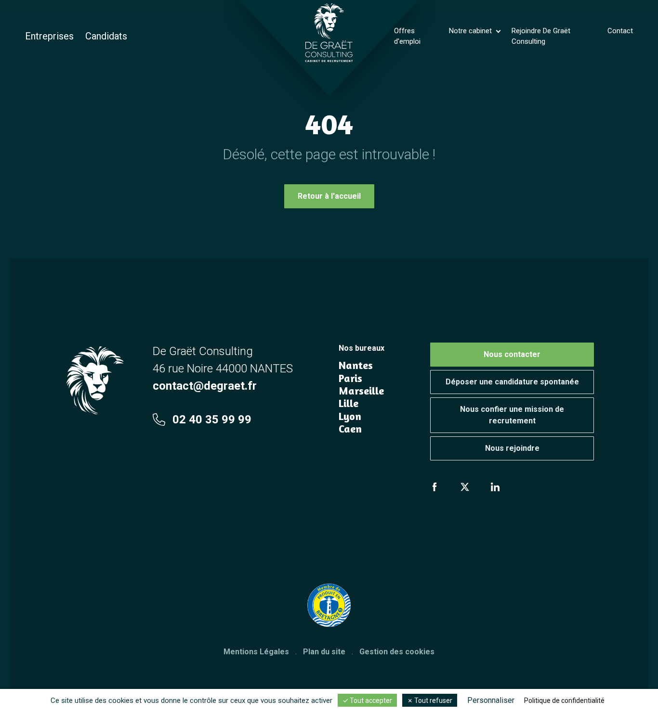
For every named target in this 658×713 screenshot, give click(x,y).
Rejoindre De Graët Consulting (541, 36)
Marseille (361, 390)
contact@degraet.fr (205, 386)
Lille (348, 403)
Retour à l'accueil (329, 196)
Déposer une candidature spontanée (512, 381)
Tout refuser (432, 700)
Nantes (356, 365)
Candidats (106, 36)
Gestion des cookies (396, 651)
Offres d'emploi (407, 36)
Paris (350, 378)
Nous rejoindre (512, 448)
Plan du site (324, 651)
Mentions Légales (256, 651)
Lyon (350, 416)
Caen (350, 428)
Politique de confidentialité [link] (564, 700)
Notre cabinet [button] (471, 30)
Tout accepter (370, 700)
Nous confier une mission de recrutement (512, 415)
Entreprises (49, 36)
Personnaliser (490, 700)
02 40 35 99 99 (211, 419)
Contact (620, 30)
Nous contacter (512, 354)
